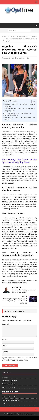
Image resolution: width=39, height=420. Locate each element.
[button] (36, 2)
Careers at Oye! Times (8, 384)
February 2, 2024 (8, 58)
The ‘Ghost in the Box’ (11, 115)
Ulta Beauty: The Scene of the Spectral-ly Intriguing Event (20, 110)
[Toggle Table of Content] (32, 101)
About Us (5, 377)
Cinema (12, 36)
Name (4, 340)
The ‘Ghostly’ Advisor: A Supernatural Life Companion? (20, 118)
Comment (5, 324)
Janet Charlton (21, 58)
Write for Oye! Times (8, 387)
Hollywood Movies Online (10, 397)
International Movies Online (10, 400)
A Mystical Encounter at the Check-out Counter (19, 113)
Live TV (4, 403)
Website (5, 352)
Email (4, 346)
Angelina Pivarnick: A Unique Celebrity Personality (20, 105)
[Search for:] (19, 30)
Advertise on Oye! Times (9, 381)
